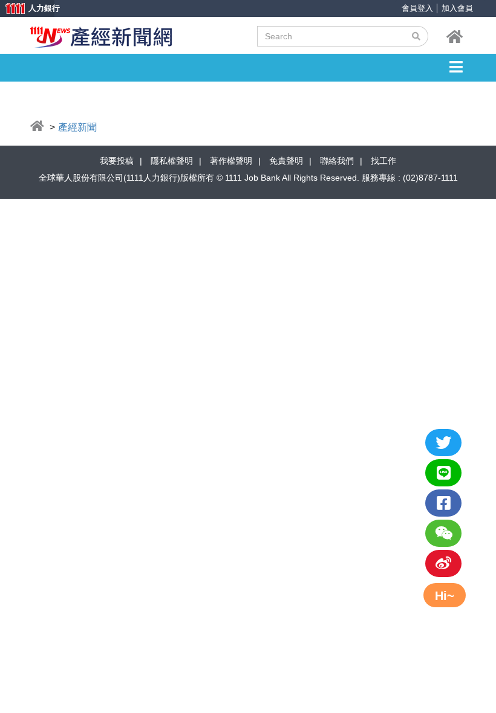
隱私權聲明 (172, 161)
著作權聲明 (231, 161)
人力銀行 (27, 9)
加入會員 (457, 8)
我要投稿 (117, 161)
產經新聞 (77, 127)
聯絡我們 (337, 161)
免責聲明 (286, 161)
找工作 (383, 161)
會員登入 (417, 8)
